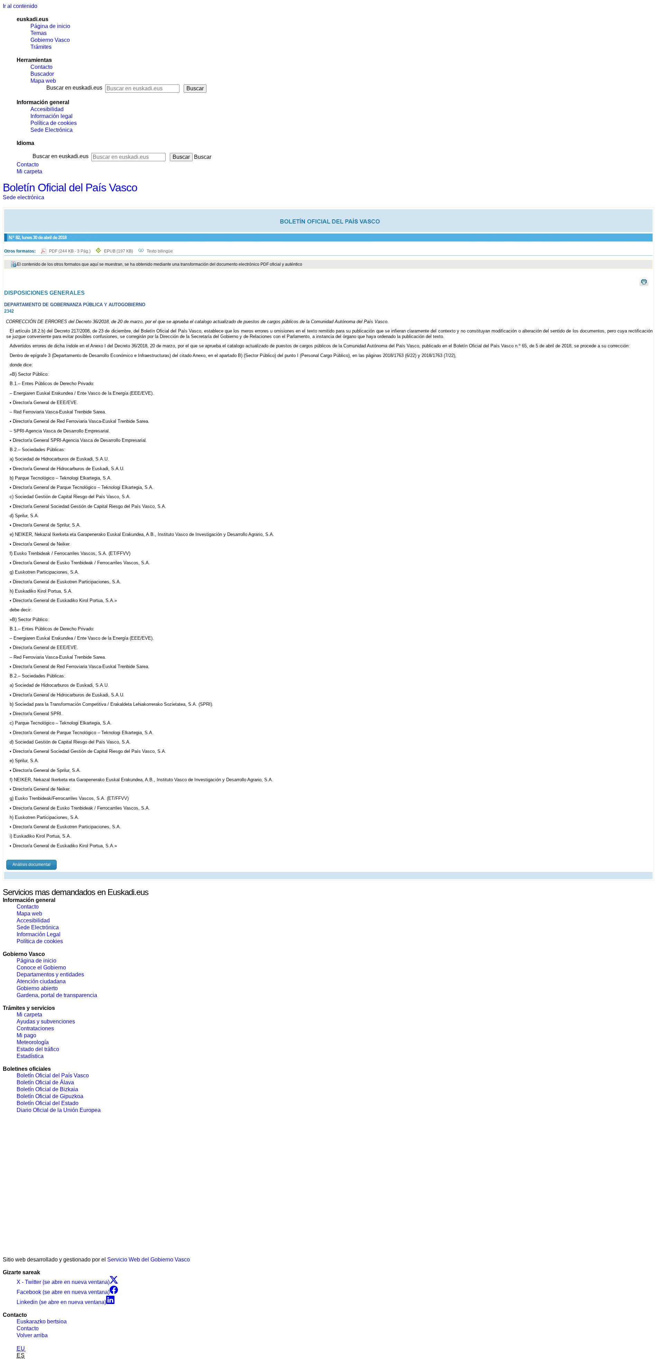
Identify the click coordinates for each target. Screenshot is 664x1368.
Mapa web (43, 81)
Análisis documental (31, 864)
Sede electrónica (23, 197)
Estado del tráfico (38, 1049)
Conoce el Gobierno (41, 967)
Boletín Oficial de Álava (45, 1082)
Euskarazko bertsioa (42, 1321)
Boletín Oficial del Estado (48, 1103)
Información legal (51, 116)
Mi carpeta (29, 171)
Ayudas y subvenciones (46, 1021)
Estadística (30, 1056)
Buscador (42, 74)
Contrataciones (35, 1028)
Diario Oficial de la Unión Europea (59, 1110)
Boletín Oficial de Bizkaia (47, 1089)
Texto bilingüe (160, 251)
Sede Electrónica (51, 130)
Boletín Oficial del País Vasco (70, 187)
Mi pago (26, 1035)
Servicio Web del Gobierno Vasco (148, 1259)
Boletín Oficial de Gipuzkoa (50, 1096)
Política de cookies (53, 123)
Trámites (41, 47)
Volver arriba (32, 1335)
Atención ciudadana (41, 981)
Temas (38, 33)
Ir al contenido (20, 6)
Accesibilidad (47, 109)
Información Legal (39, 934)
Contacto (41, 67)
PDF (70, 251)
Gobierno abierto (37, 988)
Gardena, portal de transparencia (57, 995)
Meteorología (33, 1042)
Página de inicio (50, 26)
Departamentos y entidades (50, 974)
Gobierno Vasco (50, 40)
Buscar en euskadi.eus (74, 88)
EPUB (118, 251)
